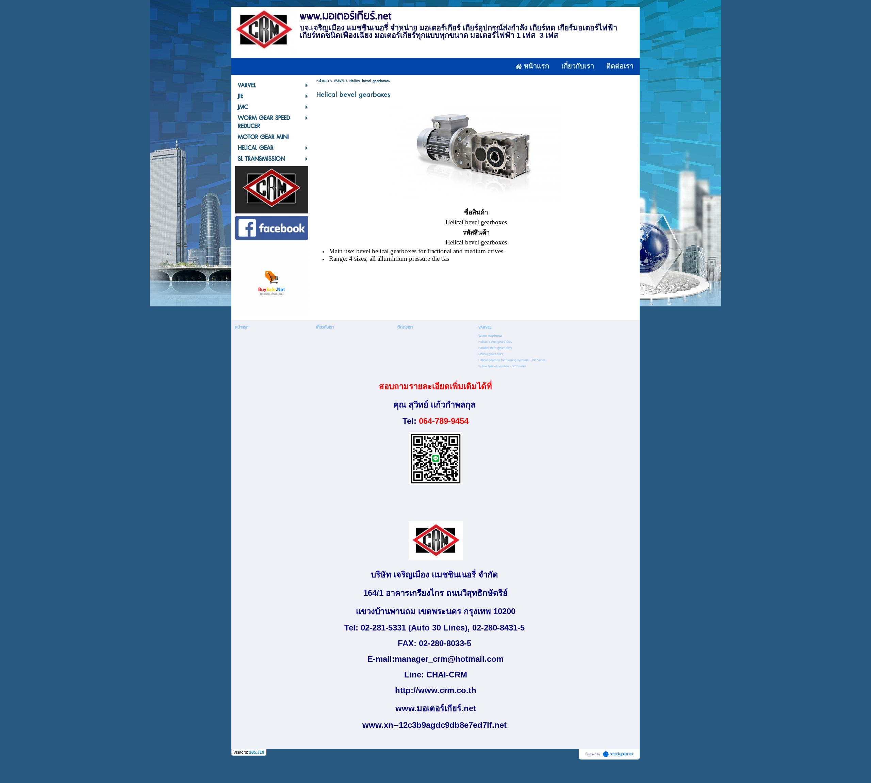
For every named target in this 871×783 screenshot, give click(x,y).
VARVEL (339, 80)
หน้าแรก (322, 80)
